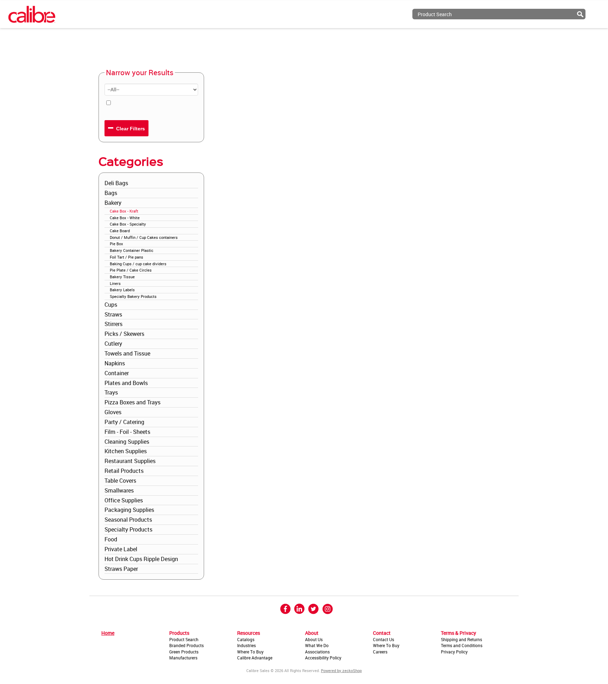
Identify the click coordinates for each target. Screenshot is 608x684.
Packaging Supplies (129, 510)
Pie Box (116, 243)
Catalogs (245, 639)
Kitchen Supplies (125, 451)
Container (116, 373)
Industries (246, 645)
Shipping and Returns (461, 639)
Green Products (183, 651)
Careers (380, 651)
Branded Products (186, 645)
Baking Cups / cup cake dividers (138, 263)
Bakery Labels (122, 289)
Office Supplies (123, 500)
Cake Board (120, 230)
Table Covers (120, 480)
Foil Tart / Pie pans (126, 257)
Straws (113, 314)
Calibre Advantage (254, 657)
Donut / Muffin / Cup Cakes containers (144, 237)
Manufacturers (183, 657)
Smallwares (119, 490)
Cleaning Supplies (126, 441)
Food (110, 539)
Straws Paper (121, 569)
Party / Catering (124, 422)
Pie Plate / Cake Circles (131, 270)
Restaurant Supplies (130, 461)
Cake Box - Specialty (128, 224)
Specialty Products (128, 529)
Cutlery (113, 343)
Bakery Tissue (122, 276)
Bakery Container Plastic (131, 250)
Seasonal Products (128, 519)
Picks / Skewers (124, 334)
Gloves (112, 412)
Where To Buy (250, 651)
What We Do (317, 645)
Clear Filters (130, 128)
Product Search (183, 639)
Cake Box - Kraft (124, 211)
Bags (110, 193)
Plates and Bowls (126, 383)
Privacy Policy (454, 651)
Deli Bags (116, 183)
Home (107, 633)
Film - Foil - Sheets (127, 432)
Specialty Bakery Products (133, 296)
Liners (115, 283)
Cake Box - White (125, 217)
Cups (110, 304)
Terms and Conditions (461, 645)
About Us (314, 639)
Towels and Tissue (127, 353)
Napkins (114, 363)
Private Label (120, 549)
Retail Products (124, 471)
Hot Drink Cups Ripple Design (141, 559)
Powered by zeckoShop (341, 670)
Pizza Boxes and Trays (132, 402)
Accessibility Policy (323, 657)
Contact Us (383, 639)
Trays (111, 392)
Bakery (112, 203)
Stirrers (113, 324)
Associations (317, 651)
